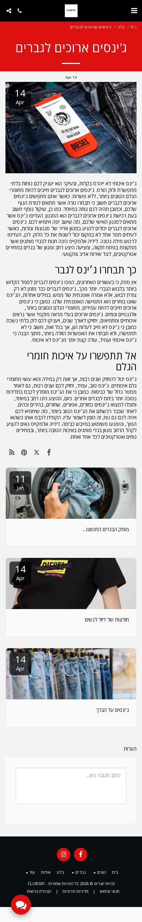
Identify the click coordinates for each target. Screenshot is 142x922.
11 (20, 481)
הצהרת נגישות (39, 891)
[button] (134, 10)
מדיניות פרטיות (75, 891)
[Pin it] (24, 452)
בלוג (121, 27)
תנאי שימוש (109, 891)
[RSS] (11, 452)
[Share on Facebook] (49, 452)
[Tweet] (36, 452)
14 (20, 572)
